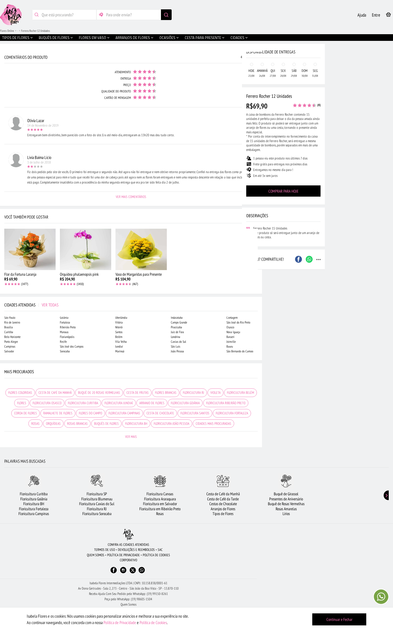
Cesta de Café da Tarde (223, 498)
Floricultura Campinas (33, 513)
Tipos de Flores (223, 513)
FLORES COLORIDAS (20, 392)
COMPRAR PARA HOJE (283, 191)
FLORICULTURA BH (136, 423)
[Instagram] (123, 572)
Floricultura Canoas (160, 493)
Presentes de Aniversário (286, 498)
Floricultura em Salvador (160, 503)
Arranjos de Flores (223, 508)
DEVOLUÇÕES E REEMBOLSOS (136, 549)
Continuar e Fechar (339, 619)
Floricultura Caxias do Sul (96, 503)
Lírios (286, 513)
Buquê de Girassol (286, 493)
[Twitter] (133, 570)
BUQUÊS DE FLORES (106, 423)
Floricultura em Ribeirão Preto (159, 508)
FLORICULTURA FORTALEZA (232, 413)
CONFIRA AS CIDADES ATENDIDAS (128, 544)
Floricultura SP (97, 493)
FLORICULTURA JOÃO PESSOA (171, 423)
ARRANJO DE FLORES (151, 403)
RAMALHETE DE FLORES (57, 413)
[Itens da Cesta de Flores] (388, 15)
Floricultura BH (33, 503)
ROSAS (35, 423)
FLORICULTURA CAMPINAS (124, 413)
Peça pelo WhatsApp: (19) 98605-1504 (128, 599)
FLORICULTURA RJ (193, 392)
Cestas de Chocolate (223, 503)
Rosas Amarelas (286, 508)
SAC (160, 549)
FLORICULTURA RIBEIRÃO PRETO (225, 403)
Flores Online (7, 31)
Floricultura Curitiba (34, 493)
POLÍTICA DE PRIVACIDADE (123, 555)
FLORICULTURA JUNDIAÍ (119, 403)
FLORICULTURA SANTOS (194, 413)
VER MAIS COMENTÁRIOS (131, 196)
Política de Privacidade (119, 622)
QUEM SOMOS (95, 555)
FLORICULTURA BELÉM (240, 392)
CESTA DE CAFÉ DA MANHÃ (55, 392)
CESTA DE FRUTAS (137, 392)
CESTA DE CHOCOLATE (160, 413)
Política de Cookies (153, 622)
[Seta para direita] (256, 114)
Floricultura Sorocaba (96, 513)
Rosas (160, 513)
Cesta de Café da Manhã (223, 493)
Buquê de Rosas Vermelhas (286, 503)
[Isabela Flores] (128, 534)
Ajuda (361, 15)
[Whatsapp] (142, 572)
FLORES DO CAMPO (90, 413)
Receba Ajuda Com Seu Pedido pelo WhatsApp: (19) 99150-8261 (128, 593)
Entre (376, 15)
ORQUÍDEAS (53, 423)
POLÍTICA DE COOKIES (156, 555)
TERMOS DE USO (104, 549)
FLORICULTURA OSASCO (47, 403)
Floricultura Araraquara (160, 498)
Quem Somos (128, 604)
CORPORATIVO (128, 560)
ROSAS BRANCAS (77, 423)
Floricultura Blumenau (97, 498)
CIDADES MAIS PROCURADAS (213, 423)
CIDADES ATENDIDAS (31, 304)
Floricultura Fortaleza (33, 508)
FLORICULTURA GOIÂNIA (185, 403)
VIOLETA (215, 392)
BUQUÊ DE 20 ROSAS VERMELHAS (99, 392)
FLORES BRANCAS (165, 392)
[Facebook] (113, 572)
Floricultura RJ (97, 508)
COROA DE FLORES (25, 413)
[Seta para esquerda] (5, 114)
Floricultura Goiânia (33, 498)
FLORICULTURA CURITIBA (83, 403)
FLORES (21, 403)
